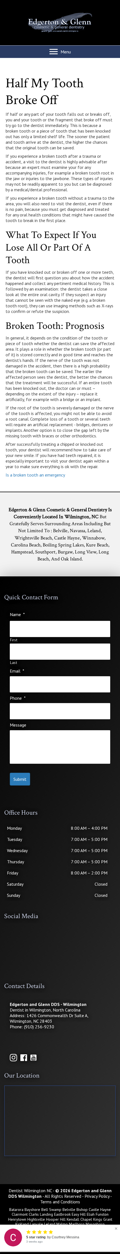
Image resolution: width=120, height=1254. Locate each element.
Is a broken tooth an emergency (35, 475)
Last (13, 663)
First (13, 640)
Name (17, 614)
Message (18, 725)
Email (17, 671)
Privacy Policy (97, 1196)
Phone (18, 698)
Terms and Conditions (60, 1201)
